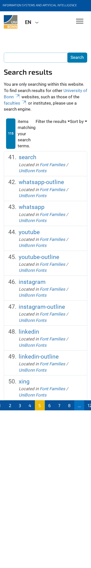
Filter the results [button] (51, 121)
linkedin (29, 331)
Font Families (52, 164)
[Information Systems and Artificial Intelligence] (10, 22)
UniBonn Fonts (33, 170)
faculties (12, 103)
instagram (32, 282)
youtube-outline (39, 257)
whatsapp (31, 207)
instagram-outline (42, 306)
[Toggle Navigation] (79, 21)
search (27, 157)
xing (24, 381)
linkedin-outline (39, 356)
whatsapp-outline (41, 182)
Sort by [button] (77, 121)
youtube (29, 232)
